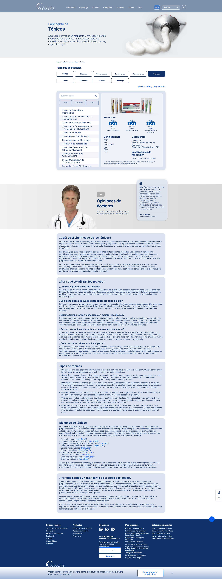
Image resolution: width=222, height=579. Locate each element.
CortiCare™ (88, 452)
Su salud (96, 7)
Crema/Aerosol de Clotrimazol (76, 140)
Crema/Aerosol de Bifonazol (75, 136)
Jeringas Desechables (133, 552)
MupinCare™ (88, 457)
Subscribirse (110, 556)
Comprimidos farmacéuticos (162, 531)
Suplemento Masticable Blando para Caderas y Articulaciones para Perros (137, 548)
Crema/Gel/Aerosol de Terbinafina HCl (72, 154)
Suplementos (77, 533)
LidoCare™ (85, 454)
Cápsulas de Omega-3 (133, 558)
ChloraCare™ (102, 443)
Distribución (50, 531)
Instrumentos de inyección (162, 536)
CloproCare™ (98, 445)
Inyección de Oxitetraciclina (135, 544)
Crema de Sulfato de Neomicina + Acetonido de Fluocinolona (77, 127)
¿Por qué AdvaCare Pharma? (57, 528)
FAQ (140, 7)
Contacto (120, 7)
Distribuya (83, 7)
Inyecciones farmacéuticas (162, 528)
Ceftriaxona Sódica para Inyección (134, 538)
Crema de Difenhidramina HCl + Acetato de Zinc (77, 117)
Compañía (107, 7)
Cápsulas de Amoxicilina (134, 528)
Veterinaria (77, 536)
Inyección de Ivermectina (134, 542)
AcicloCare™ (81, 439)
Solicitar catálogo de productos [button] (151, 86)
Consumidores (51, 541)
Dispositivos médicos (80, 531)
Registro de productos (54, 533)
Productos (71, 7)
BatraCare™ (94, 441)
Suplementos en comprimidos (163, 538)
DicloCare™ (86, 448)
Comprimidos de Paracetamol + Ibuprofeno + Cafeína (137, 534)
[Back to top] (212, 519)
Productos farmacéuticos (82, 528)
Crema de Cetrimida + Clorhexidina (72, 111)
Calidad (49, 538)
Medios (131, 7)
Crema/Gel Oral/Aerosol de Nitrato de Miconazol (74, 148)
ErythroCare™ (84, 450)
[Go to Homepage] (44, 6)
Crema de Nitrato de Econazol (76, 122)
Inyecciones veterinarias (161, 533)
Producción (50, 536)
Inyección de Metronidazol (135, 531)
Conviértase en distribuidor (150, 573)
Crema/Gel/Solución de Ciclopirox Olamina (73, 161)
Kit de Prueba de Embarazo (135, 555)
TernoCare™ (84, 459)
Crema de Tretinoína (71, 132)
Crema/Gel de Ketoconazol (74, 143)
